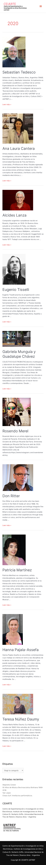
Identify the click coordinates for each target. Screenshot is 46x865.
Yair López (6, 793)
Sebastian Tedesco (19, 72)
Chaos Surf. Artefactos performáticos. (17, 796)
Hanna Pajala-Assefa (20, 649)
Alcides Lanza (14, 215)
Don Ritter (11, 496)
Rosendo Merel (15, 431)
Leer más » (6, 104)
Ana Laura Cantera (18, 148)
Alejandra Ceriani (9, 785)
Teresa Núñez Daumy (20, 719)
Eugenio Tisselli (15, 289)
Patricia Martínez (17, 570)
